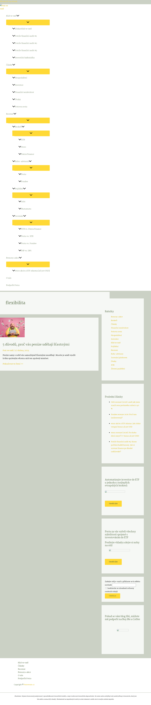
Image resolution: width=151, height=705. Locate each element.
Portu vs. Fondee (28, 243)
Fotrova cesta (21, 106)
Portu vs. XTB (27, 236)
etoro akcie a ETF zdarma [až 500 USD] (32, 270)
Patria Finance (27, 154)
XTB (23, 139)
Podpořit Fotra (12, 285)
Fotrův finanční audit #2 (26, 43)
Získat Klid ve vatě (23, 28)
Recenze (10, 114)
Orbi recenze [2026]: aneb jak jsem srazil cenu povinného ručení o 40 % (125, 405)
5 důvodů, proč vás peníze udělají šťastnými (36, 344)
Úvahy (18, 99)
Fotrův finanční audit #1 (26, 36)
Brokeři (18, 126)
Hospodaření (21, 77)
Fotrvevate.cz (29, 684)
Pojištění (19, 188)
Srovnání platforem (119, 357)
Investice (19, 85)
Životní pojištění (118, 368)
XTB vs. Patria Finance (31, 229)
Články (9, 65)
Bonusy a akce (12, 258)
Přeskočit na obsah (8, 1)
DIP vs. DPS (26, 250)
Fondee (24, 181)
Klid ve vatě (11, 16)
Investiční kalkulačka (25, 57)
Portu (23, 174)
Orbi (23, 201)
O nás (8, 278)
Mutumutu (26, 209)
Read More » (29, 364)
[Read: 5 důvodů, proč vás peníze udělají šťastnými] (12, 336)
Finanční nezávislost (24, 92)
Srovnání (19, 216)
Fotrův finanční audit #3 (26, 50)
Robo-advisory (22, 161)
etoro (23, 147)
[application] (18, 16)
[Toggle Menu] (28, 22)
